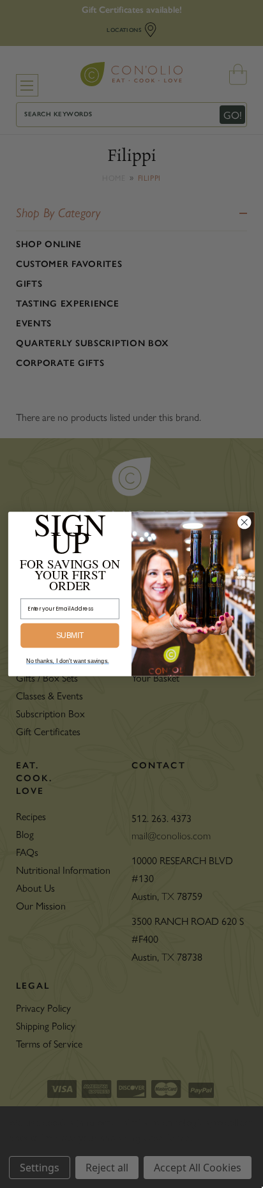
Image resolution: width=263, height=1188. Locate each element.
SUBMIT (70, 636)
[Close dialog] (244, 522)
